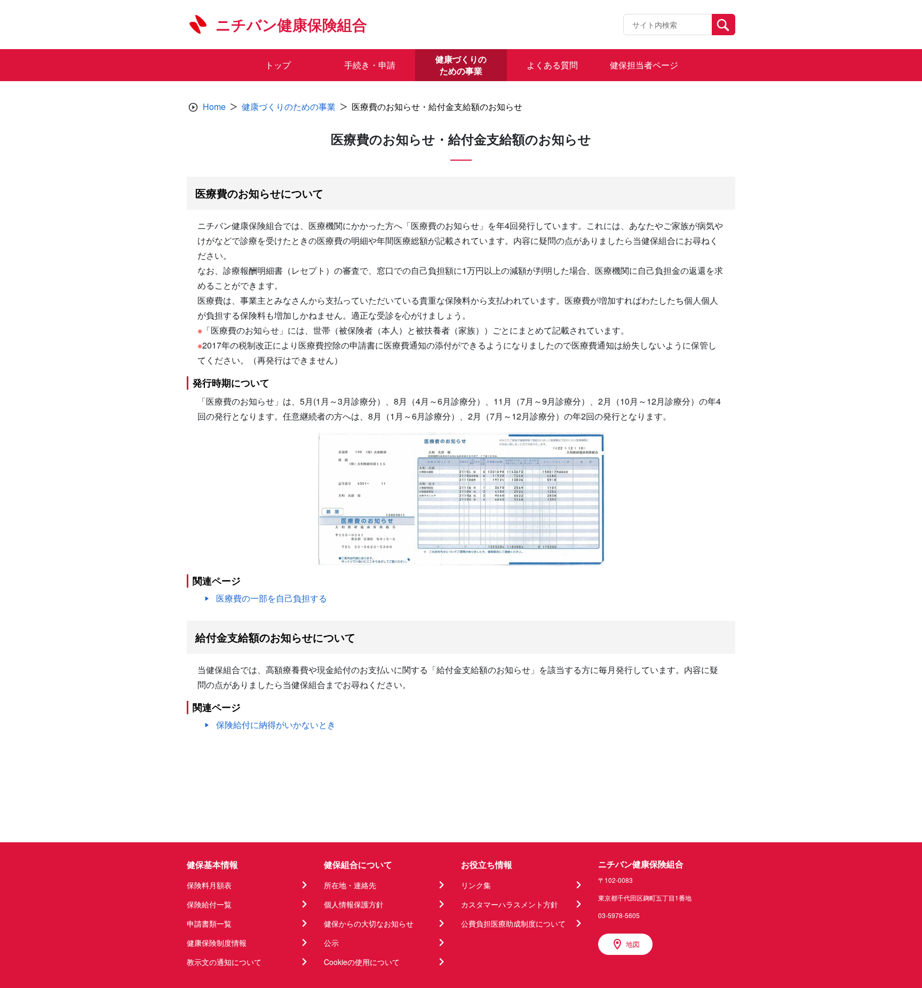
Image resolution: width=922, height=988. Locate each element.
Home (214, 106)
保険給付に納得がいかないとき (276, 724)
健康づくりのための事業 (289, 106)
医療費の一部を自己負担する (271, 598)
